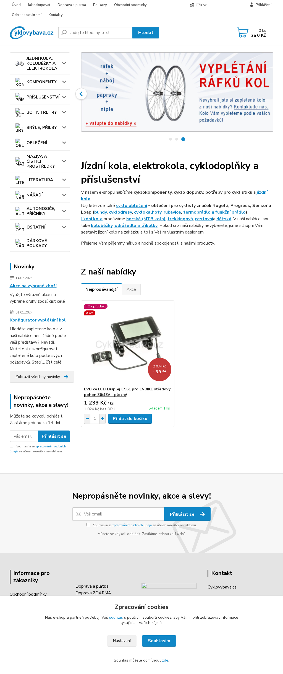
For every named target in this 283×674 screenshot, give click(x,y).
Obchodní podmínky (130, 4)
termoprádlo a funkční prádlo (214, 212)
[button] (81, 94)
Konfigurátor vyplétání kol (38, 320)
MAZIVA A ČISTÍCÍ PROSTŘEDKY (41, 161)
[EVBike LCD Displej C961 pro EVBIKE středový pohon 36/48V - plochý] (127, 344)
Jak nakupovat (39, 4)
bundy (100, 212)
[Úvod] (32, 32)
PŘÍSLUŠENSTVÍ (43, 97)
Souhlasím (159, 641)
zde (165, 660)
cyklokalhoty (147, 212)
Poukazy (100, 4)
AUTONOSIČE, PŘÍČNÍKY (41, 211)
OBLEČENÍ (37, 143)
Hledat (145, 33)
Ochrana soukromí (26, 14)
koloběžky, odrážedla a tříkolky (124, 225)
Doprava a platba (71, 4)
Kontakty (56, 14)
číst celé (57, 301)
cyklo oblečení (131, 206)
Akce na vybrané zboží (33, 286)
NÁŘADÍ (35, 195)
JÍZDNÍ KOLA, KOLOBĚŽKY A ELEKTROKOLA (42, 63)
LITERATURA (40, 180)
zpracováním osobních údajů (132, 525)
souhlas (116, 617)
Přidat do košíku (130, 419)
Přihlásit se (54, 436)
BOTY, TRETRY (42, 112)
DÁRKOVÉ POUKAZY (37, 243)
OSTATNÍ (36, 227)
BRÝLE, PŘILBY (42, 127)
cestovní (204, 219)
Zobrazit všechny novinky (37, 376)
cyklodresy (120, 212)
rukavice (172, 212)
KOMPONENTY (42, 82)
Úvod (16, 4)
